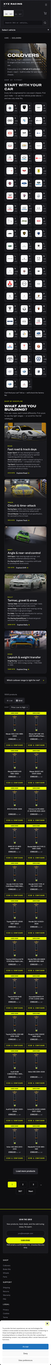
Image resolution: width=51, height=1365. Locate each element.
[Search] (45, 22)
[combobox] (22, 22)
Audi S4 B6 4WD (14, 1110)
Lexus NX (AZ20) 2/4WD (36, 1110)
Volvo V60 (36, 1072)
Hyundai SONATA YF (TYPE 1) (36, 998)
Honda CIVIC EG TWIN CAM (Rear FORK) (15, 886)
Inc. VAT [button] (8, 14)
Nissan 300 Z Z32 (14, 735)
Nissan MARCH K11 (14, 772)
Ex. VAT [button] (18, 14)
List (11, 700)
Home (6, 38)
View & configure (14, 745)
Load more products (25, 1171)
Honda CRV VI (36, 923)
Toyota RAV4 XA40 (15, 998)
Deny (25, 1353)
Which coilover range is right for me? (23, 680)
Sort (6, 707)
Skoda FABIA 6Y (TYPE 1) (36, 848)
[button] (47, 1323)
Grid (20, 700)
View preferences (25, 1360)
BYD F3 (14, 809)
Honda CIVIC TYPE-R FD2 (36, 885)
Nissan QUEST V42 (36, 772)
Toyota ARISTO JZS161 (15, 923)
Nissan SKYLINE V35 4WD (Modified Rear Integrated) (36, 736)
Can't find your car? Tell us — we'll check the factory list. (24, 394)
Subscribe (25, 1240)
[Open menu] (46, 4)
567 (20, 1191)
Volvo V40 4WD (14, 1148)
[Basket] (45, 13)
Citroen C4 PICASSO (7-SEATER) (36, 810)
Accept (25, 1347)
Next (31, 1191)
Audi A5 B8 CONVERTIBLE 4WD (14, 1074)
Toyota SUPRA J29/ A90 (14, 1035)
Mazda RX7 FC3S (36, 1148)
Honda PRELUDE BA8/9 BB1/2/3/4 (36, 960)
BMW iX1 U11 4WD (14, 847)
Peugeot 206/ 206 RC (36, 1035)
